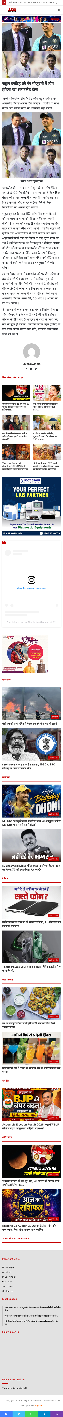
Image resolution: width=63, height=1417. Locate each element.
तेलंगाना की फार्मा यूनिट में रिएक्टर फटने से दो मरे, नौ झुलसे (29, 723)
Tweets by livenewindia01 (14, 1388)
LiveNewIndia (32, 363)
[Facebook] (31, 369)
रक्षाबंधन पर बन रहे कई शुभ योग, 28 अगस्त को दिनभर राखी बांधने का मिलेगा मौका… (15, 407)
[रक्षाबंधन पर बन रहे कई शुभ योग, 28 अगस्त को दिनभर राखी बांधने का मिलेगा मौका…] (16, 393)
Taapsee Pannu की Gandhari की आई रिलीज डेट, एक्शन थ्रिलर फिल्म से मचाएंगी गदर (15, 466)
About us (6, 1272)
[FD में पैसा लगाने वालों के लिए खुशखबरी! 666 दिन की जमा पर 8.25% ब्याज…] (47, 422)
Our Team (7, 1281)
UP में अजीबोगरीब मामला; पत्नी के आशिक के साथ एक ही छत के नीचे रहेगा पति (14, 436)
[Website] (27, 369)
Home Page (8, 1267)
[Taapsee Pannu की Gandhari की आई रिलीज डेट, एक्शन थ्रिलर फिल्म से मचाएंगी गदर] (16, 452)
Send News (7, 1286)
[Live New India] (17, 10)
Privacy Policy (9, 1277)
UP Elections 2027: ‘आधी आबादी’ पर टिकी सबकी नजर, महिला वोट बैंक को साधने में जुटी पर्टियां (46, 466)
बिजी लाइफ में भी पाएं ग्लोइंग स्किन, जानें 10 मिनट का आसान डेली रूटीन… (45, 407)
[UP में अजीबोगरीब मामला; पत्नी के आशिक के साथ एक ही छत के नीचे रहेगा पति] (16, 422)
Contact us (7, 1291)
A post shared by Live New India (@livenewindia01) (31, 622)
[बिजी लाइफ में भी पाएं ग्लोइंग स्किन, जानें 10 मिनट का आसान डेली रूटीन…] (47, 393)
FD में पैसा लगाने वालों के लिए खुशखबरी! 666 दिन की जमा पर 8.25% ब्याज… (45, 436)
